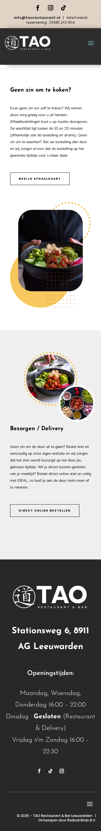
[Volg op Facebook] (37, 8)
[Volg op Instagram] (50, 8)
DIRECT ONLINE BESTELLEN (45, 510)
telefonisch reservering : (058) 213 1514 (57, 20)
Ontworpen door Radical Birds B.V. (67, 820)
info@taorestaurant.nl (37, 17)
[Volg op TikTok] (63, 8)
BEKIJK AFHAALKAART (40, 179)
